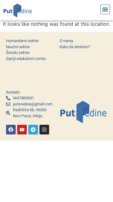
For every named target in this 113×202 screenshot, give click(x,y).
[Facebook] (11, 129)
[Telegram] (33, 129)
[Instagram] (44, 129)
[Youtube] (22, 129)
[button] (105, 9)
